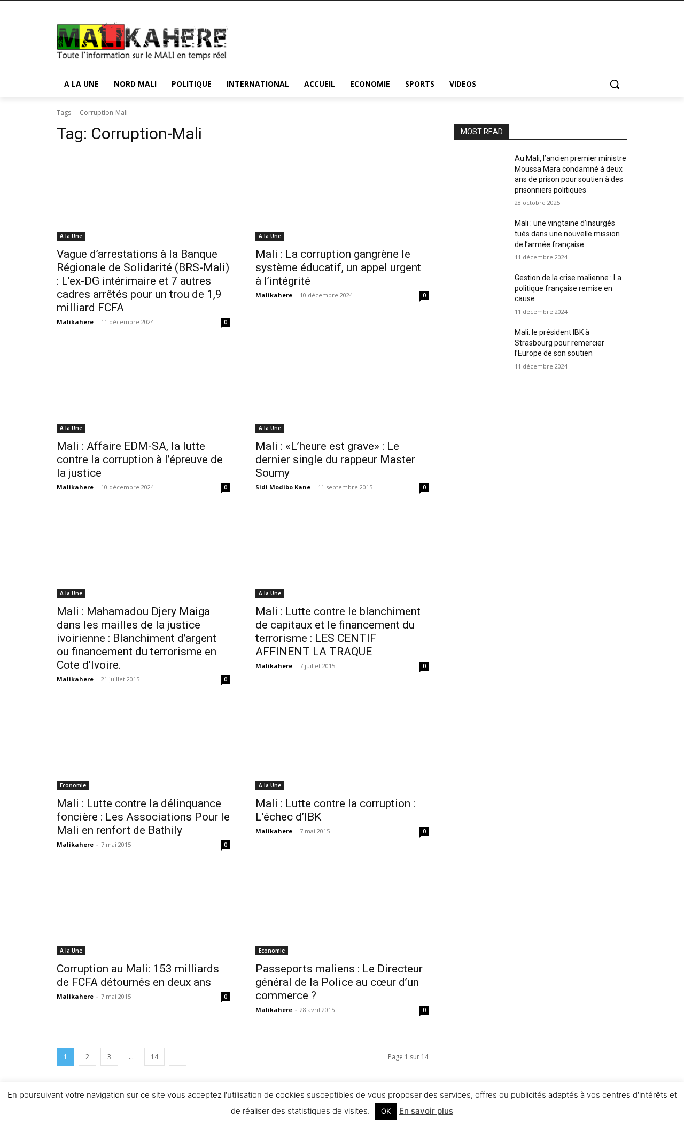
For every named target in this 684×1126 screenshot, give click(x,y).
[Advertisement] (422, 40)
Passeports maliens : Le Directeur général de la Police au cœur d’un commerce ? (339, 982)
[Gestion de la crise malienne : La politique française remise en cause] (480, 291)
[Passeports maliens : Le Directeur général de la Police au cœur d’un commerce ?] (342, 912)
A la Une (71, 236)
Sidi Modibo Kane (282, 487)
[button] (614, 84)
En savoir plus (426, 1111)
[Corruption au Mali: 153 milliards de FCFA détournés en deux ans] (143, 912)
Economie (73, 785)
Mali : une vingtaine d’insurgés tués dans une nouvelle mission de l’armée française (567, 233)
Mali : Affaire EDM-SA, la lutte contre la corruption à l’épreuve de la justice (140, 459)
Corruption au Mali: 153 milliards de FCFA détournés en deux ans (138, 975)
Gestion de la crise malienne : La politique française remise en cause (568, 288)
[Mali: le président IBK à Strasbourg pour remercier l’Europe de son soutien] (480, 345)
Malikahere (75, 322)
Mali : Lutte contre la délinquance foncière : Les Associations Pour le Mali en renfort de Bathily (143, 817)
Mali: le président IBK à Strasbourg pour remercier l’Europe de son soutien (559, 342)
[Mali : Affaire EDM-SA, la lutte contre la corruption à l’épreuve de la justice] (143, 389)
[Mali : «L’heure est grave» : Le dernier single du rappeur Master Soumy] (342, 389)
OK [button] (386, 1111)
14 (154, 1056)
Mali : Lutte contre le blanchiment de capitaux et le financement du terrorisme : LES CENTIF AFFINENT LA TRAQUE (338, 631)
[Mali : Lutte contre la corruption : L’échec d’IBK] (342, 746)
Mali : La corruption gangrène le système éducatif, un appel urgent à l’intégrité (338, 267)
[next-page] (177, 1057)
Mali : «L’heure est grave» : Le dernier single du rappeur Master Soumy (335, 459)
